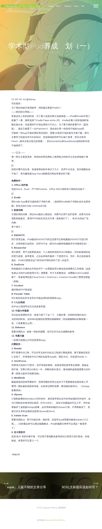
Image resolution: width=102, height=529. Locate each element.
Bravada (48, 520)
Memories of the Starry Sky (22, 6)
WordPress (60, 520)
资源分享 (16, 454)
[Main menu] (96, 6)
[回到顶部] (91, 518)
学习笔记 (50, 39)
